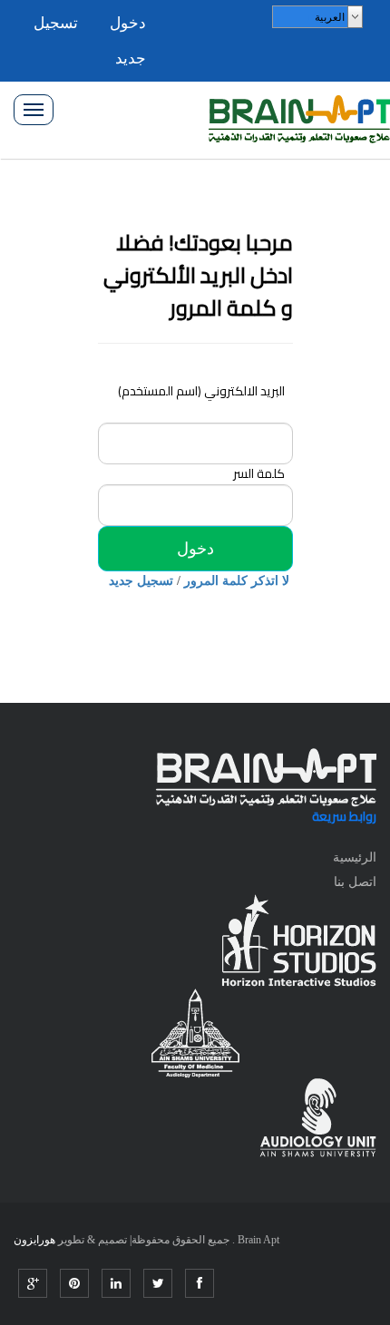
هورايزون (34, 1239)
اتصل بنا (355, 882)
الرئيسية (354, 857)
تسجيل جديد (141, 581)
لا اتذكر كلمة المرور (236, 581)
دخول (128, 23)
